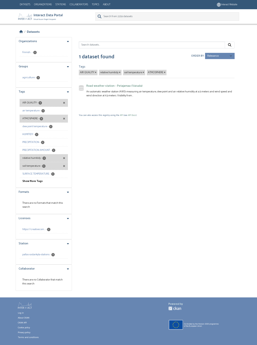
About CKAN (23, 318)
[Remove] (95, 72)
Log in (21, 313)
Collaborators (79, 5)
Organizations (43, 5)
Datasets (25, 5)
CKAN (174, 308)
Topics (95, 5)
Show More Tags (32, 181)
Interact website (229, 5)
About (106, 5)
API (121, 115)
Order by (197, 56)
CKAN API (22, 322)
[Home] (21, 31)
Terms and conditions (28, 337)
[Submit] (230, 45)
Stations (61, 5)
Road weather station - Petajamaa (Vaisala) (114, 85)
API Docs (132, 115)
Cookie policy (24, 327)
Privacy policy (24, 332)
